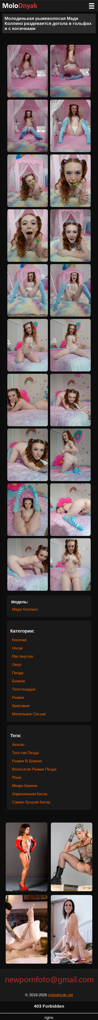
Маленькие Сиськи (29, 714)
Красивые (21, 706)
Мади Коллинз (25, 609)
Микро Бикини (24, 786)
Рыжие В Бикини (27, 761)
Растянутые (22, 656)
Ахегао (18, 744)
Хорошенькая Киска (29, 794)
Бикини (18, 681)
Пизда (17, 673)
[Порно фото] (23, 6)
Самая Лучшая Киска (31, 802)
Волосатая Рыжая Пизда (34, 769)
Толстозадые (23, 689)
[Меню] (91, 5)
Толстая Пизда (25, 753)
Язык (16, 777)
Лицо (16, 664)
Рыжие (18, 697)
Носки (17, 648)
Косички (19, 640)
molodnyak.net (60, 995)
